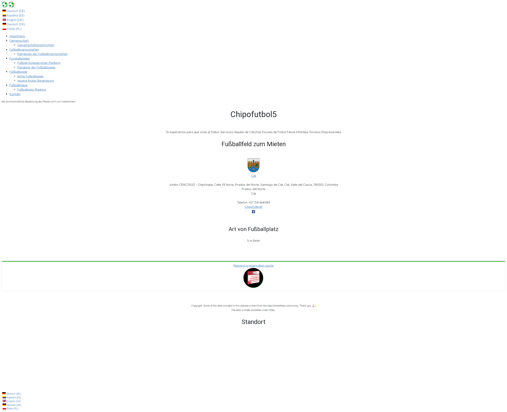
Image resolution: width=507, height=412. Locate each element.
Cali (253, 176)
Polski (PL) (14, 29)
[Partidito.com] (8, 6)
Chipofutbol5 (253, 207)
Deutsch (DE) (15, 11)
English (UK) (15, 20)
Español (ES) (15, 15)
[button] (19, 41)
